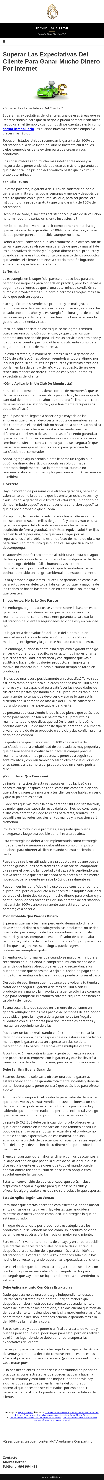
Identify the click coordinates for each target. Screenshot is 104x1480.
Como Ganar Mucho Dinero (57, 1412)
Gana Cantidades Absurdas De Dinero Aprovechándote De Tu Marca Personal (65, 1419)
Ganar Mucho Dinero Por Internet (39, 1415)
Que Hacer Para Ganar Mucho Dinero (72, 1415)
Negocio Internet (25, 1412)
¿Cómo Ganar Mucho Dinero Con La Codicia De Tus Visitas (35, 1417)
